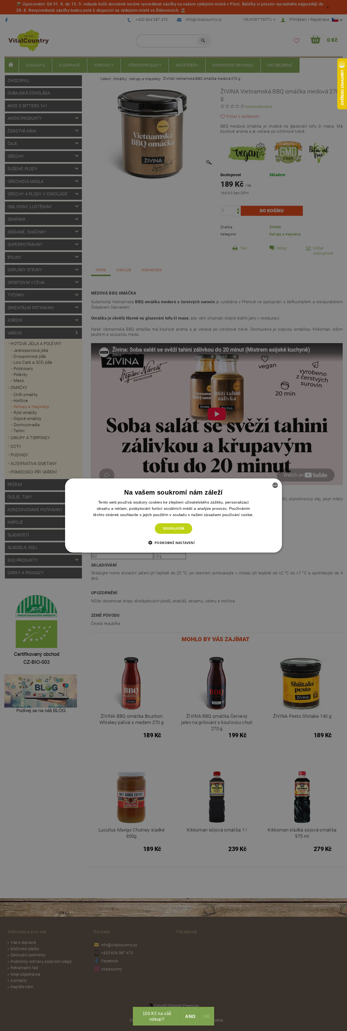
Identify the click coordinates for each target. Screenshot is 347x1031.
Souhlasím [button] (173, 528)
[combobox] (275, 485)
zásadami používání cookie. (229, 515)
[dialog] (173, 516)
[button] (173, 542)
